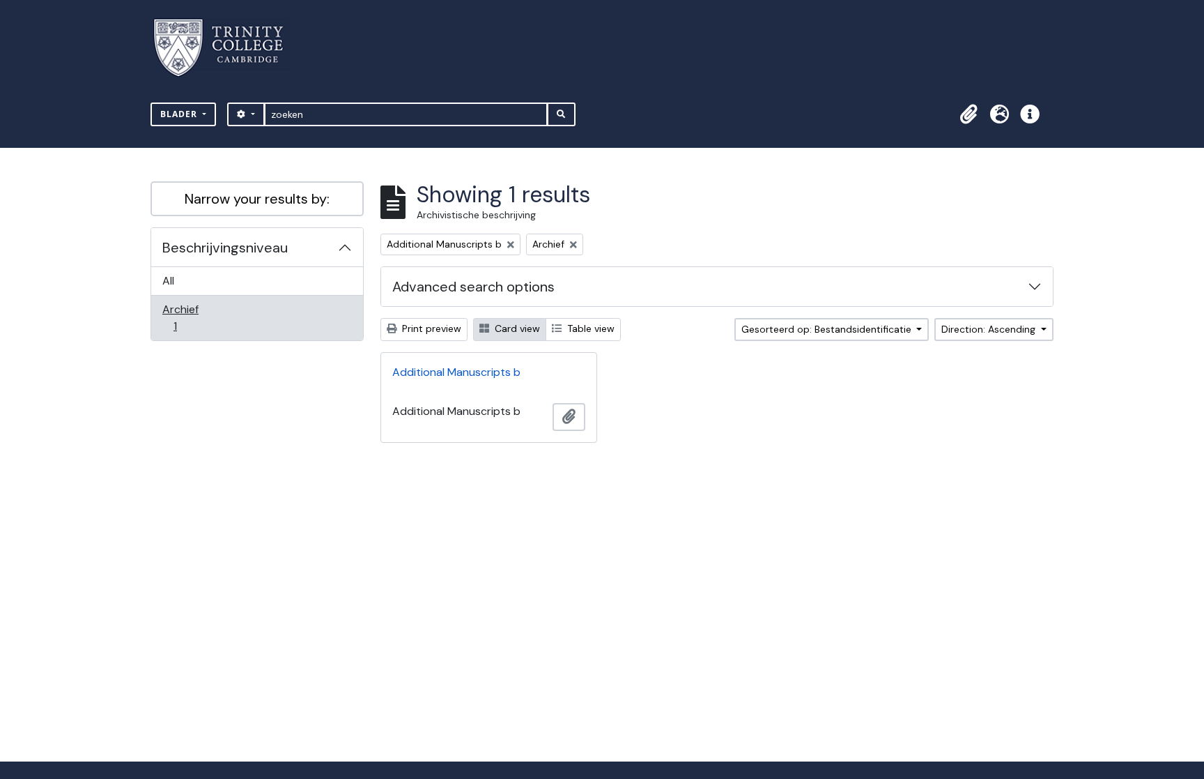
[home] (226, 48)
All (168, 280)
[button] (968, 114)
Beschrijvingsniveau (225, 248)
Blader (180, 114)
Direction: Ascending (989, 329)
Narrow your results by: (257, 199)
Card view (516, 328)
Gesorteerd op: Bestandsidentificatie (827, 329)
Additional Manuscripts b (456, 372)
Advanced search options (473, 287)
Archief (185, 317)
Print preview (430, 328)
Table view (589, 328)
